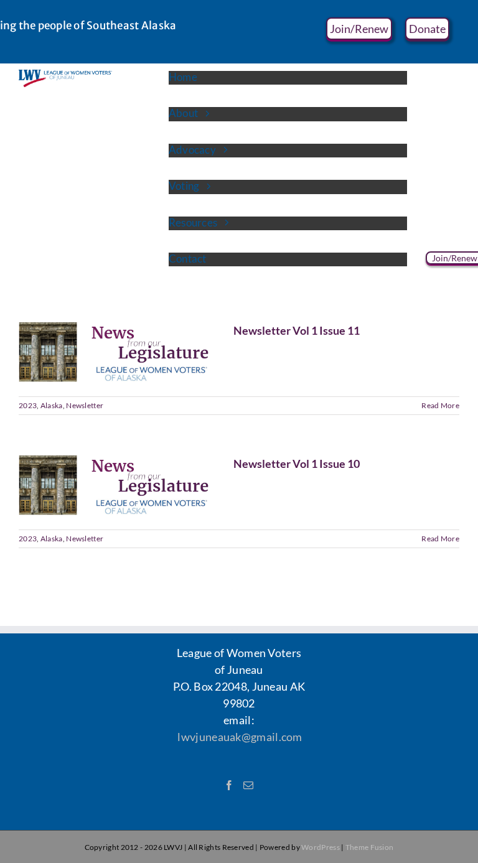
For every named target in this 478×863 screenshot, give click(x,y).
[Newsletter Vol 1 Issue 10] (118, 485)
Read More (440, 405)
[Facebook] (229, 785)
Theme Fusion (369, 847)
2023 (28, 405)
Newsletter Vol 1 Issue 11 (296, 330)
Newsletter (84, 405)
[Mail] (248, 785)
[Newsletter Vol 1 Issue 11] (118, 352)
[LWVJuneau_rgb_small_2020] (65, 75)
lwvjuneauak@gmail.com (239, 737)
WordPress (320, 847)
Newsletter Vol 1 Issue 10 (296, 463)
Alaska (51, 405)
